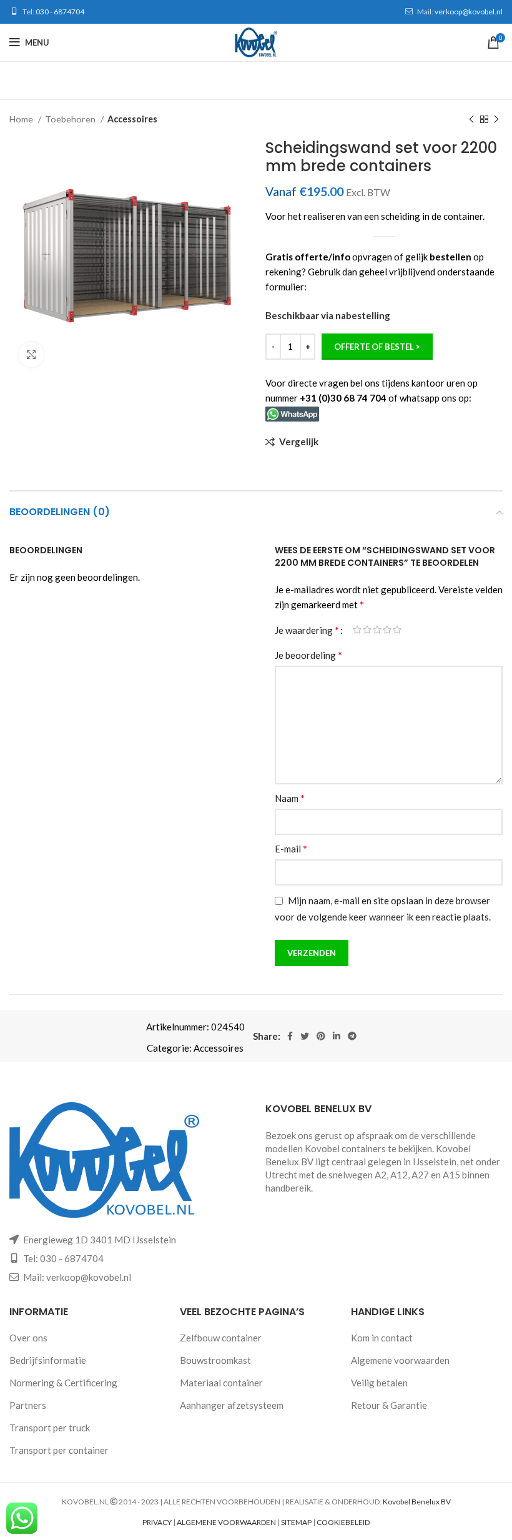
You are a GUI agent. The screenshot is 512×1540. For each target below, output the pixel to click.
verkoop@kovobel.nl (469, 11)
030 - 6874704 (60, 11)
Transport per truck (49, 1427)
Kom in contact (382, 1337)
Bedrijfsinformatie (47, 1360)
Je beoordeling (308, 655)
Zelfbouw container (221, 1337)
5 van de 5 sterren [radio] (397, 629)
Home (22, 119)
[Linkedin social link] (336, 1036)
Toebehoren (71, 119)
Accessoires (132, 119)
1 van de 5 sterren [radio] (357, 629)
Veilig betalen (379, 1382)
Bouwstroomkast (215, 1360)
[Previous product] (471, 119)
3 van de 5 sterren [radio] (377, 629)
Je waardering (307, 630)
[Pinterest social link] (321, 1036)
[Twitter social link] (305, 1036)
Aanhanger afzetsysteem (231, 1405)
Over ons (28, 1337)
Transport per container (59, 1450)
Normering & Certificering (63, 1382)
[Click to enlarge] (31, 354)
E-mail (291, 848)
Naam (290, 798)
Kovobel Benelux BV (417, 1501)
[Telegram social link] (352, 1036)
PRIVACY (157, 1522)
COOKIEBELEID (343, 1522)
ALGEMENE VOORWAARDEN (226, 1522)
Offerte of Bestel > (377, 347)
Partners (27, 1405)
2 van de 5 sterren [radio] (367, 629)
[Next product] (496, 119)
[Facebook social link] (290, 1036)
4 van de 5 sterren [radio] (387, 629)
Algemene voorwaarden (400, 1360)
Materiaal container (221, 1382)
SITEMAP (296, 1522)
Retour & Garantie (389, 1405)
